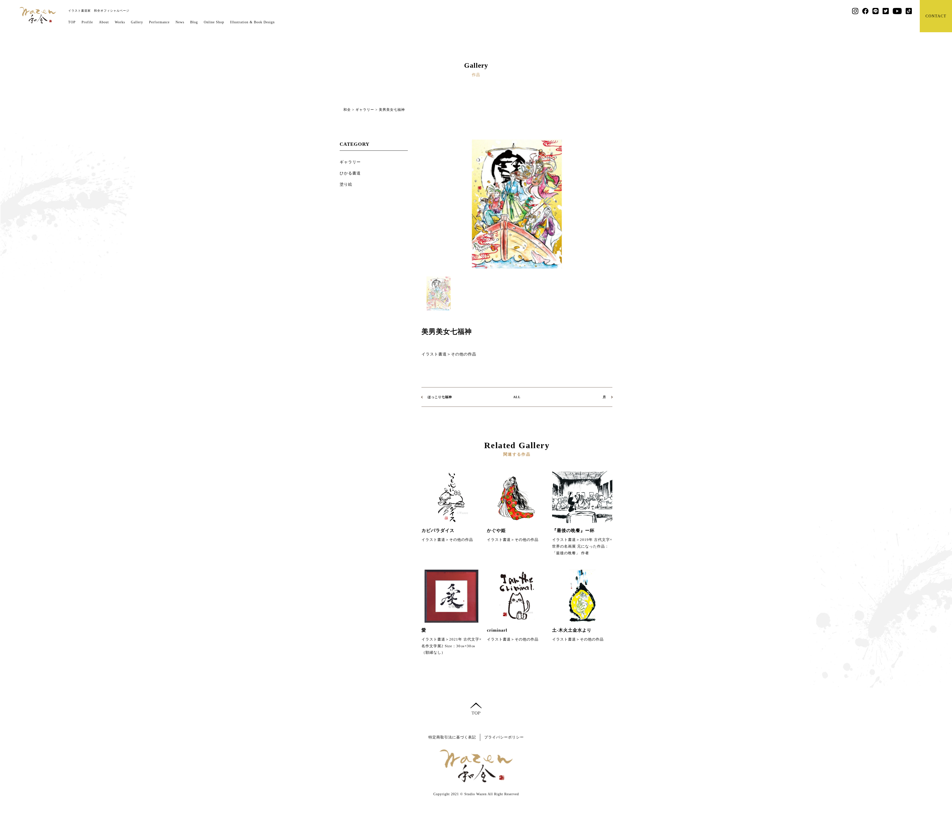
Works (120, 22)
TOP (72, 22)
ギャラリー (350, 162)
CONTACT (935, 16)
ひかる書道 (350, 173)
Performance (159, 22)
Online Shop (214, 22)
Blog (194, 22)
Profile (87, 22)
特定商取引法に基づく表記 (452, 737)
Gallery (137, 22)
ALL (517, 397)
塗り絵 (346, 184)
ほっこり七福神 (440, 397)
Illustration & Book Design (252, 22)
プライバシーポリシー (504, 737)
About (104, 22)
